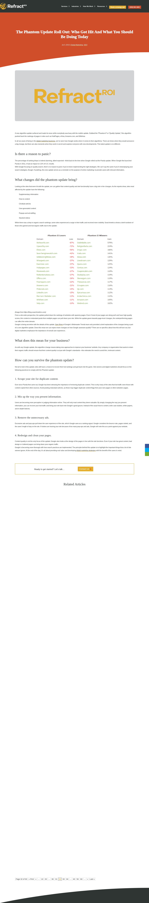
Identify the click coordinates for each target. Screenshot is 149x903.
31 (56, 879)
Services (64, 6)
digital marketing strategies (86, 450)
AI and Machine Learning (33, 583)
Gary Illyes (59, 324)
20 (46, 879)
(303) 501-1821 (135, 7)
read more (21, 587)
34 (67, 879)
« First (31, 879)
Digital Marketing (77, 45)
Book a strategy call (118, 7)
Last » (92, 879)
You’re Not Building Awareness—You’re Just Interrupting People (41, 860)
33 (64, 879)
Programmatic (30, 864)
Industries (75, 6)
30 (53, 879)
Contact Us (84, 469)
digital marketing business (45, 141)
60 (81, 879)
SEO (85, 45)
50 (78, 879)
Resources (101, 6)
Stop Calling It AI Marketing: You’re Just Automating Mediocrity (41, 720)
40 (74, 879)
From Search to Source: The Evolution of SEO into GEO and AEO (41, 580)
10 (42, 879)
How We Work (88, 6)
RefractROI (22, 583)
